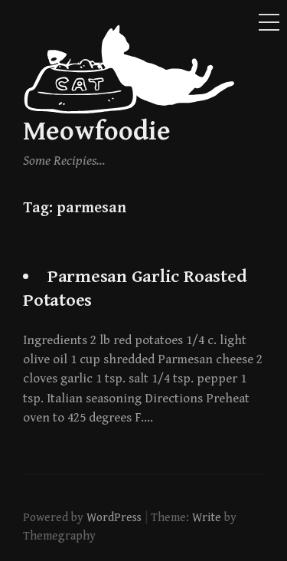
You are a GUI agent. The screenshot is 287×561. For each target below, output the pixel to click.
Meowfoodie (97, 131)
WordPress (114, 517)
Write (206, 517)
